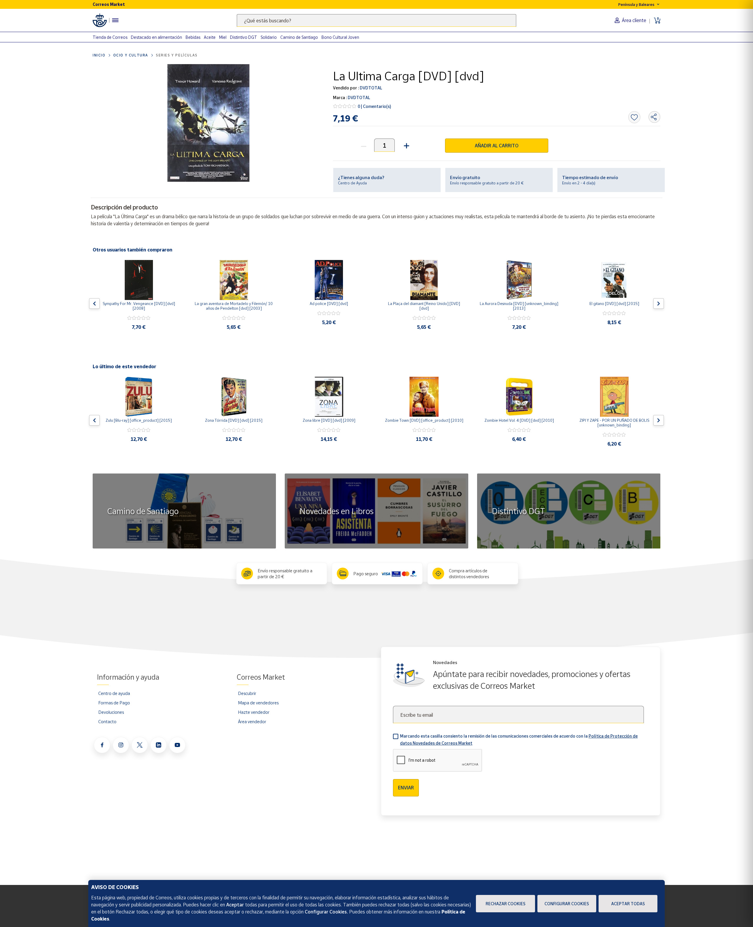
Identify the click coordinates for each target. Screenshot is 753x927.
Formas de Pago (114, 702)
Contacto (107, 721)
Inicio (99, 55)
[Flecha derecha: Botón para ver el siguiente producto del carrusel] (658, 303)
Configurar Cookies (566, 903)
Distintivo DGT (243, 37)
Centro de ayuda (114, 693)
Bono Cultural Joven (340, 37)
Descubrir (247, 693)
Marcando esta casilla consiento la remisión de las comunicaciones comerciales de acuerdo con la (519, 739)
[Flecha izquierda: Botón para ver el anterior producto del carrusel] (94, 303)
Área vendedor (252, 721)
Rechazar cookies (505, 903)
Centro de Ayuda (352, 183)
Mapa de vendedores (258, 702)
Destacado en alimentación (156, 37)
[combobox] (376, 20)
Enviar (406, 788)
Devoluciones (111, 712)
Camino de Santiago (299, 37)
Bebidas (193, 37)
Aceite (210, 37)
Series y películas (177, 55)
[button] (406, 145)
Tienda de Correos (110, 37)
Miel (222, 37)
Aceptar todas (628, 903)
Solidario (269, 37)
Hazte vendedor (253, 712)
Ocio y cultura (130, 55)
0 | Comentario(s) (374, 106)
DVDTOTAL (370, 87)
